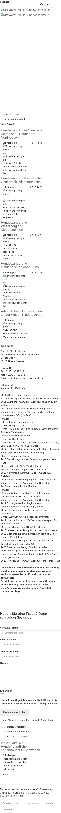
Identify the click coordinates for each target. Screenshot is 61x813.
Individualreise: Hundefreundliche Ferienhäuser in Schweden (20, 746)
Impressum (32, 802)
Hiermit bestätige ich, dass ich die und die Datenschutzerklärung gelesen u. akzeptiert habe (29, 702)
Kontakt (7, 802)
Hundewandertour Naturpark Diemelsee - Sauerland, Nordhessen (21, 134)
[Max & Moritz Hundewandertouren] (25, 12)
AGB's (44, 700)
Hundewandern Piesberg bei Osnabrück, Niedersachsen (22, 180)
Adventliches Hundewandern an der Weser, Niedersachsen (22, 313)
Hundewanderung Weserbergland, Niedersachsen (14, 226)
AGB (18, 802)
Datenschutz (9, 809)
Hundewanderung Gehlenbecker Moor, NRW (20, 265)
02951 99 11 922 (39, 792)
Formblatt (49, 802)
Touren (46, 4)
